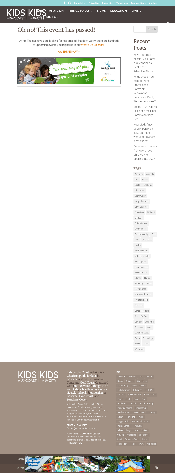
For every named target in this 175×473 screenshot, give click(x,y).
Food (154, 234)
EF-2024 (139, 218)
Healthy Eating (141, 250)
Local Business (141, 267)
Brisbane (148, 185)
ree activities (82, 386)
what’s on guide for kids (81, 376)
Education (118, 11)
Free (136, 240)
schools (82, 393)
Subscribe (107, 3)
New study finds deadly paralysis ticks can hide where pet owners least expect (144, 133)
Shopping (149, 322)
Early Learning (141, 207)
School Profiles (141, 316)
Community (140, 196)
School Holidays (142, 311)
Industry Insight (142, 256)
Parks (149, 283)
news (103, 389)
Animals (150, 174)
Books (137, 185)
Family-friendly (141, 234)
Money (138, 278)
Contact (153, 3)
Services (138, 322)
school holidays (89, 389)
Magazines (122, 3)
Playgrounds (140, 289)
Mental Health (141, 272)
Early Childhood (142, 201)
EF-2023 (151, 212)
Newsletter (80, 3)
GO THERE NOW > (69, 51)
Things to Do (78, 11)
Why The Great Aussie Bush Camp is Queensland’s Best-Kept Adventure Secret (144, 63)
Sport (149, 327)
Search (152, 29)
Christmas (139, 190)
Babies (145, 179)
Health (138, 245)
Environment (140, 229)
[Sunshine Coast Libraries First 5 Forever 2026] (68, 83)
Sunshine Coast (142, 333)
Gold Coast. (87, 382)
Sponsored (139, 327)
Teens (137, 344)
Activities (139, 174)
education (97, 393)
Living (137, 11)
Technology (148, 338)
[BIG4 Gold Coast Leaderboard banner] (87, 470)
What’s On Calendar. (93, 45)
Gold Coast (147, 240)
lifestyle (71, 393)
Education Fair (46, 17)
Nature (147, 278)
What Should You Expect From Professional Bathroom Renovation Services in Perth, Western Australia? (144, 89)
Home (39, 11)
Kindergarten (140, 261)
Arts (137, 179)
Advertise (94, 3)
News (101, 11)
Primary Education (143, 294)
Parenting (139, 283)
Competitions (138, 3)
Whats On (56, 11)
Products (139, 305)
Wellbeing (139, 349)
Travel (146, 344)
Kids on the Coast (78, 372)
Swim (137, 338)
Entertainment (141, 223)
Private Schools (141, 300)
